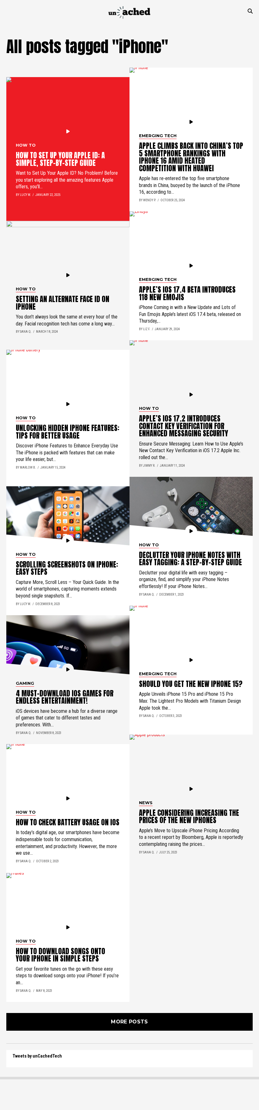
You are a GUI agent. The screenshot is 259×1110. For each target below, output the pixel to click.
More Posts (129, 1022)
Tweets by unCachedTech (37, 1056)
